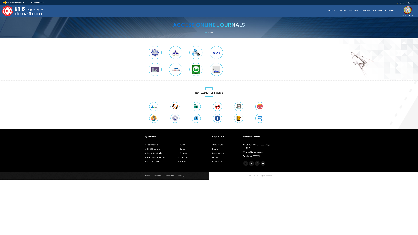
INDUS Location (186, 157)
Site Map (183, 161)
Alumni (182, 145)
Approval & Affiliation (156, 157)
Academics (353, 11)
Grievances (184, 153)
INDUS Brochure (153, 149)
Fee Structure (152, 145)
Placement (377, 11)
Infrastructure (218, 153)
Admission (366, 11)
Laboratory (217, 161)
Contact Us (411, 3)
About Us (331, 11)
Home (401, 3)
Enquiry (181, 176)
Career (182, 149)
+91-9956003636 (37, 3)
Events (215, 149)
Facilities (342, 11)
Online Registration (155, 153)
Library (215, 157)
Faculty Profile (153, 161)
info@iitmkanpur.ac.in (15, 3)
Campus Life (217, 145)
